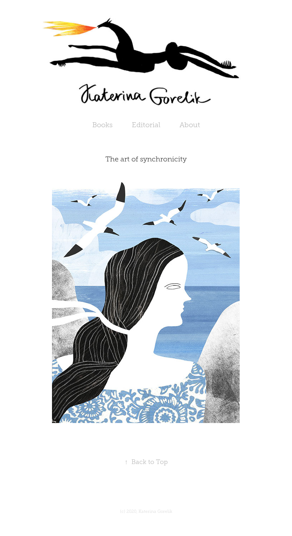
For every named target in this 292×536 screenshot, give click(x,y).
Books (102, 125)
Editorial (146, 125)
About (189, 125)
